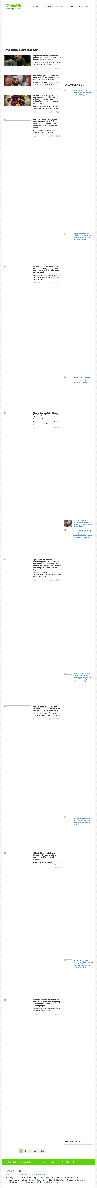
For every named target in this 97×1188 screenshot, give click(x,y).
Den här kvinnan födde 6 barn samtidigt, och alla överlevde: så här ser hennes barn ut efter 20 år (47, 708)
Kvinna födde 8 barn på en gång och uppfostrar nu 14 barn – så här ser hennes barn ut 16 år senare (82, 380)
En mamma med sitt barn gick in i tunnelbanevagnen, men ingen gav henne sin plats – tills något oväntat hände (47, 269)
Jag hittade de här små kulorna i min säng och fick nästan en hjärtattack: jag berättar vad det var (82, 236)
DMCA (33, 1175)
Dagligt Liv (13, 5)
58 (35, 1151)
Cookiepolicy (24, 1175)
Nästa (42, 1151)
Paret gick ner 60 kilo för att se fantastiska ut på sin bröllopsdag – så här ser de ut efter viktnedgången (46, 1003)
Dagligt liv (70, 6)
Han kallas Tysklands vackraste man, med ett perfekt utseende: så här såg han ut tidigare (46, 77)
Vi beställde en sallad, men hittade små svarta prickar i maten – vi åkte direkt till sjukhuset (44, 856)
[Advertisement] (48, 29)
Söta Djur (80, 6)
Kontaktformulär (42, 1175)
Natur (87, 6)
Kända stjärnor (59, 6)
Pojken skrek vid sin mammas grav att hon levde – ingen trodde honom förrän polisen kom (47, 58)
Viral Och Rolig (46, 6)
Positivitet (36, 6)
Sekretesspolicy (12, 1175)
